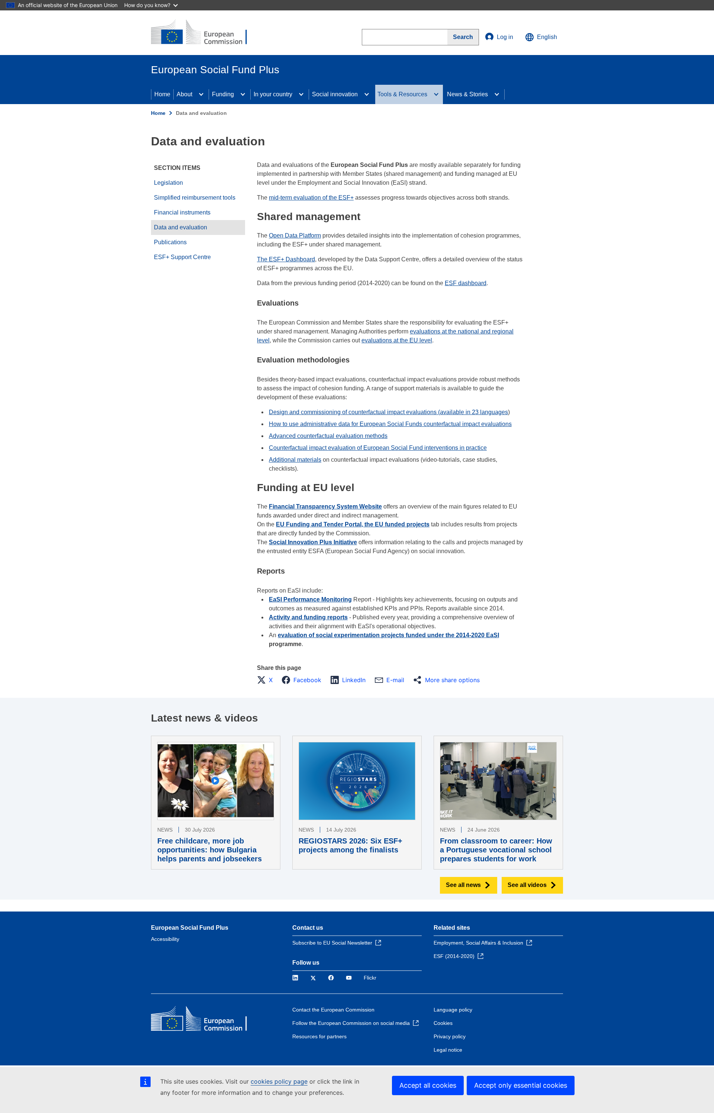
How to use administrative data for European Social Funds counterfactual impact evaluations (390, 424)
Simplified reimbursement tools (194, 197)
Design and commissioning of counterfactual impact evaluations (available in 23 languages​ (388, 412)
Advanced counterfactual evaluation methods (328, 436)
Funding (223, 94)
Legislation (168, 183)
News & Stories (467, 94)
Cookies (443, 1023)
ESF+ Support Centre (182, 257)
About (184, 94)
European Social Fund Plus (189, 928)
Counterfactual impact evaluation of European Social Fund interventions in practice (378, 448)
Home (162, 94)
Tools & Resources (402, 94)
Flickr (370, 978)
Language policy (453, 1010)
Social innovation (335, 94)
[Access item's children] (201, 94)
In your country (273, 94)
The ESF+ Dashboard (286, 259)
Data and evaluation (180, 227)
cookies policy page (279, 1081)
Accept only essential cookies (520, 1085)
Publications (170, 242)
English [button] (547, 37)
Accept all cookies (427, 1085)
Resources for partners (319, 1036)
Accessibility (165, 939)
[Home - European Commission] (205, 32)
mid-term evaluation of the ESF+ (311, 197)
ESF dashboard (465, 283)
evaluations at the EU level (396, 340)
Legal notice (448, 1050)
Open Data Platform (295, 235)
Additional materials (295, 460)
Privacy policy (450, 1036)
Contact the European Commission (333, 1010)
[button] (267, 679)
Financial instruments (182, 212)
